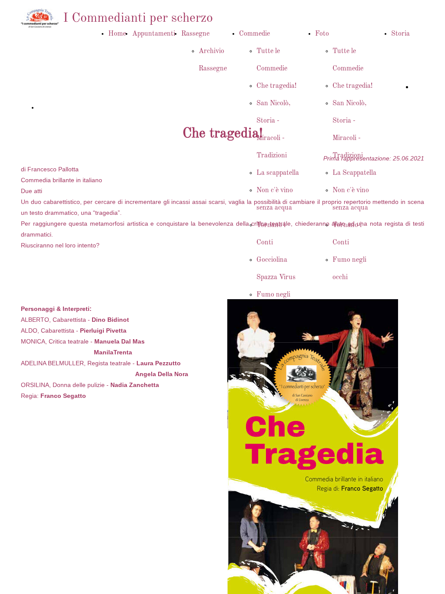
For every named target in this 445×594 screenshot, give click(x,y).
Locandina (52, 107)
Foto (322, 33)
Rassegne (195, 33)
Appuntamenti (153, 33)
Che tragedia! (276, 86)
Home (117, 33)
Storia (400, 33)
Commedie (254, 33)
